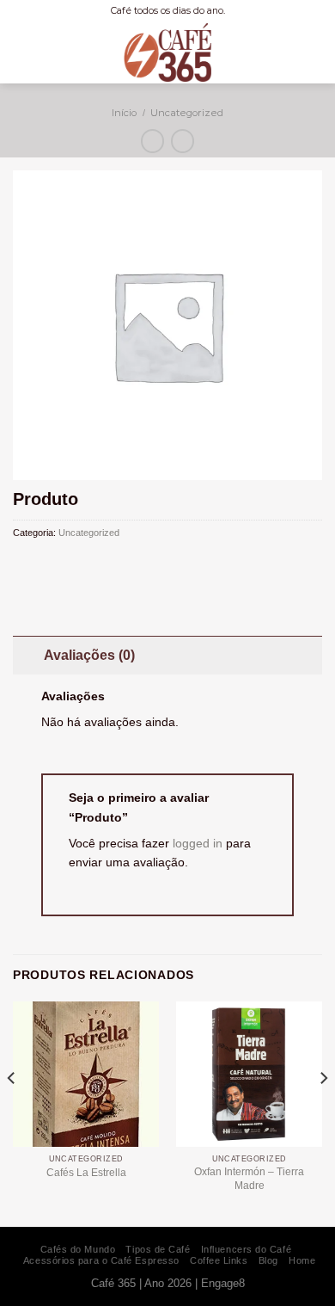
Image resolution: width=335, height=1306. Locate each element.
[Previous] (12, 1112)
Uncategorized (186, 113)
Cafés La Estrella (86, 1173)
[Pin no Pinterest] (78, 565)
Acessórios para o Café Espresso (101, 1260)
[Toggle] (28, 654)
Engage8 (223, 1283)
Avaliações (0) (89, 655)
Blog (268, 1260)
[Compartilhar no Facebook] (40, 565)
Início (124, 113)
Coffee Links (219, 1260)
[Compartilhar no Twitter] (59, 565)
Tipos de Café (157, 1249)
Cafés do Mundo (78, 1249)
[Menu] (312, 52)
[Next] (323, 1112)
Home (302, 1260)
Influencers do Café (246, 1249)
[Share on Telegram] (97, 565)
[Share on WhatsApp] (22, 565)
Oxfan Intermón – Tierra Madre (249, 1179)
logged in (197, 843)
